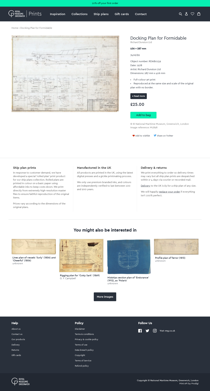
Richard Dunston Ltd (141, 42)
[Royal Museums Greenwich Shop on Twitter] (147, 332)
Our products (18, 339)
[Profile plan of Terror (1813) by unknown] (176, 254)
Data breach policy (84, 350)
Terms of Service (83, 361)
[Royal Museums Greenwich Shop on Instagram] (155, 332)
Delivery (145, 186)
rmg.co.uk (170, 330)
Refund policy (82, 366)
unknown (17, 263)
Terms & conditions (84, 334)
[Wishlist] (192, 13)
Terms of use (81, 345)
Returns (15, 350)
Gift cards (122, 14)
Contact (141, 14)
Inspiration (57, 14)
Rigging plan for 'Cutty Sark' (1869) (80, 275)
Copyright (80, 355)
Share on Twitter (165, 136)
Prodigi (194, 384)
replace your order (169, 192)
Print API (183, 384)
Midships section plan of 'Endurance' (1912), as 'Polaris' (128, 279)
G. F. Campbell (68, 278)
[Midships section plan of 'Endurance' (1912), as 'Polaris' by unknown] (129, 273)
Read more (139, 96)
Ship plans (101, 14)
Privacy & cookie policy (86, 339)
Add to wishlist (142, 136)
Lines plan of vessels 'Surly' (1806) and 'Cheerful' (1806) (34, 259)
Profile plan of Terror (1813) (170, 257)
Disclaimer (80, 329)
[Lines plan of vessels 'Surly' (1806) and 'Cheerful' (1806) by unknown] (34, 253)
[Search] (180, 13)
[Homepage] (25, 14)
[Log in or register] (186, 13)
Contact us (17, 334)
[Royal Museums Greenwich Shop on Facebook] (140, 332)
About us (16, 329)
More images (105, 296)
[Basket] (199, 13)
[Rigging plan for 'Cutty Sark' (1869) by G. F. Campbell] (81, 271)
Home (15, 28)
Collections (79, 14)
